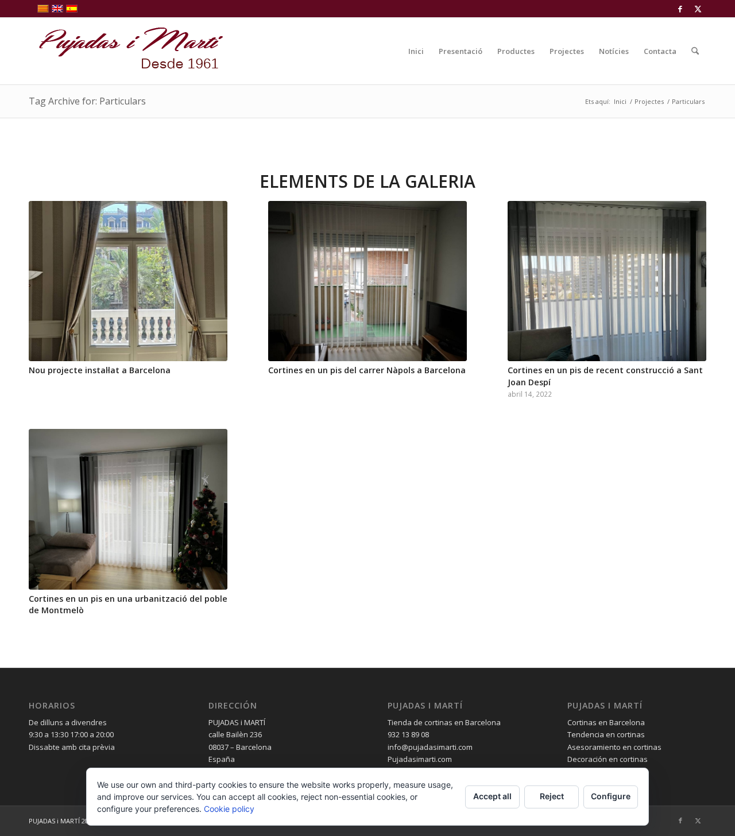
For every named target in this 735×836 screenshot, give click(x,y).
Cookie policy (229, 809)
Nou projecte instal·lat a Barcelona (100, 370)
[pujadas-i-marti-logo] (126, 51)
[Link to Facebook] (680, 8)
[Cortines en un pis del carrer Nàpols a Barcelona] (367, 281)
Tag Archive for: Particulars (87, 101)
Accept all (492, 796)
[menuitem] (416, 51)
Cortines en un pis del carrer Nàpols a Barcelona (367, 370)
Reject (552, 796)
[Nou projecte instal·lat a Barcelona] (128, 281)
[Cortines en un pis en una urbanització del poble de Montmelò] (128, 509)
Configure (610, 796)
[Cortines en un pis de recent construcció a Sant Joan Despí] (607, 281)
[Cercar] (695, 51)
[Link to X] (697, 8)
